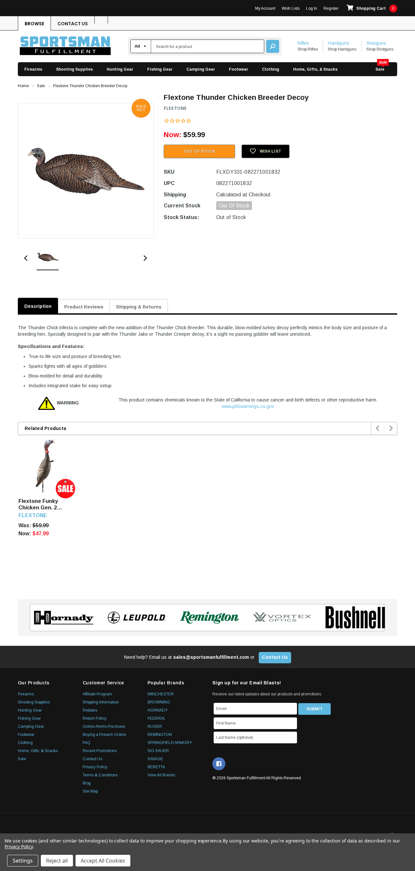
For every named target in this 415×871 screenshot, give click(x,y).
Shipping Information (101, 702)
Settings (23, 860)
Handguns (338, 43)
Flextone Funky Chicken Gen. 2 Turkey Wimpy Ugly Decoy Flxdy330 (42, 504)
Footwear (238, 69)
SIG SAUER (158, 751)
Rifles (303, 43)
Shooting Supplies (74, 69)
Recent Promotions (100, 751)
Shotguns (376, 43)
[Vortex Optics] (280, 618)
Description (38, 306)
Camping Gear (200, 69)
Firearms (33, 69)
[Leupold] (134, 618)
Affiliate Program (97, 694)
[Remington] (207, 618)
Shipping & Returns (138, 306)
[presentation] (378, 428)
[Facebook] (218, 763)
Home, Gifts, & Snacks (315, 69)
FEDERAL (157, 718)
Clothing (270, 69)
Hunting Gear (120, 69)
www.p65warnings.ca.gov (248, 406)
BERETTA (156, 767)
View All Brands (161, 775)
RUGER (155, 726)
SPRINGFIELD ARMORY (170, 742)
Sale (379, 69)
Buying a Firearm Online (104, 734)
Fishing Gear (159, 69)
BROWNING (159, 702)
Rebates (90, 710)
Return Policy (94, 718)
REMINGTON (160, 734)
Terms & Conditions (100, 775)
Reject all (57, 860)
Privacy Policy (95, 767)
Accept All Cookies (103, 860)
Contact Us (72, 23)
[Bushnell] (353, 618)
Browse (34, 23)
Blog (87, 783)
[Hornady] (61, 618)
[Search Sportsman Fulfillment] (272, 46)
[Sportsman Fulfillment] (65, 46)
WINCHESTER (161, 694)
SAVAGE (155, 759)
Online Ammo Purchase (104, 726)
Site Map (90, 791)
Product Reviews (83, 306)
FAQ (86, 742)
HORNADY (158, 710)
